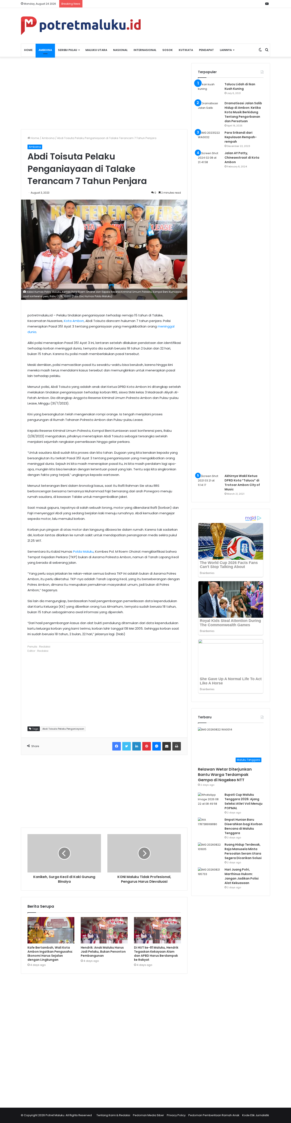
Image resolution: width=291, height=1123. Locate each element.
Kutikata (186, 50)
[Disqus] (104, 1038)
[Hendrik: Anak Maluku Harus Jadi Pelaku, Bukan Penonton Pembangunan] (104, 930)
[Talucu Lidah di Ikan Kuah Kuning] (209, 90)
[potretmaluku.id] (81, 25)
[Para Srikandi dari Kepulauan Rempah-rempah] (209, 138)
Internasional (145, 50)
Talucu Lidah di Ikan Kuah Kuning (240, 86)
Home (28, 50)
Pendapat (206, 50)
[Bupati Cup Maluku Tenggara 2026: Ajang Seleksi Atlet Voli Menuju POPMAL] (209, 801)
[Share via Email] (166, 746)
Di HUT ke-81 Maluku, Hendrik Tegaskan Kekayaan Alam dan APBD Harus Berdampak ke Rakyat (156, 953)
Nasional (120, 50)
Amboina (45, 50)
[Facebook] (116, 746)
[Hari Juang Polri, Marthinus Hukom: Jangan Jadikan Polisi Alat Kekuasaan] (209, 875)
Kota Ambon (74, 321)
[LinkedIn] (136, 746)
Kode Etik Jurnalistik (255, 1115)
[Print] (176, 746)
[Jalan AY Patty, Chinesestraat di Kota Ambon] (209, 311)
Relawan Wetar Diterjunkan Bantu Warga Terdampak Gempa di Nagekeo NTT (225, 774)
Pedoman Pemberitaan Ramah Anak (213, 1115)
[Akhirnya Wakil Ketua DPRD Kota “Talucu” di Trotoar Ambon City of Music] (209, 482)
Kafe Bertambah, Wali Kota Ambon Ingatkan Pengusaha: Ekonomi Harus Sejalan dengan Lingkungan (50, 953)
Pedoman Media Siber (148, 1115)
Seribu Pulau (67, 50)
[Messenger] (156, 746)
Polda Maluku (83, 551)
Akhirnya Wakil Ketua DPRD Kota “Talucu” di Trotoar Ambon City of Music (242, 482)
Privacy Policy (176, 1115)
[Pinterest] (146, 746)
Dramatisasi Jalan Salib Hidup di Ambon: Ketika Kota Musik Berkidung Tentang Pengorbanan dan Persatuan (243, 112)
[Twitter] (126, 746)
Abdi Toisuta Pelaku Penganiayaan (63, 728)
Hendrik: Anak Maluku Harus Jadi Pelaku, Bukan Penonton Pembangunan (103, 951)
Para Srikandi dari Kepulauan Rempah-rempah (241, 137)
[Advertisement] (104, 93)
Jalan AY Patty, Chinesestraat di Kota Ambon (242, 157)
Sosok (167, 50)
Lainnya (226, 50)
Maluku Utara (96, 50)
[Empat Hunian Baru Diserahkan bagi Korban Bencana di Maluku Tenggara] (209, 825)
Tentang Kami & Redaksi (113, 1115)
